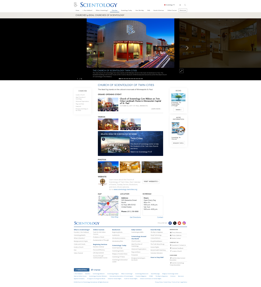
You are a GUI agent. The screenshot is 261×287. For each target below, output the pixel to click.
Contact (160, 217)
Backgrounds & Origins (81, 241)
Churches (114, 10)
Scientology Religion (113, 273)
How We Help (140, 10)
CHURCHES (82, 91)
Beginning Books (117, 232)
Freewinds (78, 106)
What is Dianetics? (79, 238)
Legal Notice (183, 282)
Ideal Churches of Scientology (80, 98)
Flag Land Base (80, 104)
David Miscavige (155, 273)
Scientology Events (118, 251)
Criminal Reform (155, 238)
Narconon (181, 276)
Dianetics (87, 273)
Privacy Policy (159, 282)
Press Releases (177, 232)
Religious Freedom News (119, 254)
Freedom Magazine (141, 276)
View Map (114, 217)
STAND (151, 276)
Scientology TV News (118, 257)
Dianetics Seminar (98, 247)
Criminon (172, 276)
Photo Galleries (176, 235)
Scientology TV (170, 5)
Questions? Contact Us (179, 245)
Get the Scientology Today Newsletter (177, 264)
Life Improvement (98, 253)
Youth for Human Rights (130, 278)
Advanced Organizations (82, 101)
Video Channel (78, 253)
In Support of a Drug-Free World (96, 278)
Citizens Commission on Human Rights (150, 278)
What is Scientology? (102, 10)
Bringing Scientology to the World (82, 109)
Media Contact (176, 238)
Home (77, 10)
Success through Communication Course (100, 257)
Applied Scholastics (79, 278)
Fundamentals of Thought (101, 240)
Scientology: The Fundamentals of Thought (176, 104)
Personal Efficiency (99, 250)
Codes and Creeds (79, 244)
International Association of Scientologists (121, 276)
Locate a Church (80, 95)
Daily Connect (136, 230)
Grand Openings (117, 248)
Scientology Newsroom (141, 273)
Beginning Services (100, 244)
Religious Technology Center (170, 273)
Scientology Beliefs (80, 235)
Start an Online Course (80, 276)
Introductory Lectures (118, 238)
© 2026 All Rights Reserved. (91, 282)
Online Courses (172, 10)
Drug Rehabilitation (156, 241)
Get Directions (135, 217)
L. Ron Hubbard (87, 10)
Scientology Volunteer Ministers (98, 276)
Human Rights (155, 247)
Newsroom (183, 10)
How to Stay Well (157, 257)
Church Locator (136, 241)
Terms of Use (175, 282)
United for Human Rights (114, 278)
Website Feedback (177, 248)
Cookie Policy (167, 282)
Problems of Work (98, 237)
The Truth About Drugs (157, 244)
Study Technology (156, 235)
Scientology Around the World (138, 237)
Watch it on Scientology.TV (140, 152)
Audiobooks (116, 235)
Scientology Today (126, 10)
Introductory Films (117, 241)
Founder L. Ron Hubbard (81, 232)
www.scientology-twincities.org (125, 189)
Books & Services (159, 10)
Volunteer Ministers (157, 253)
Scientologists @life (137, 232)
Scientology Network (99, 273)
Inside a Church (78, 247)
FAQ (148, 10)
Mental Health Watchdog (158, 250)
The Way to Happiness (161, 276)
